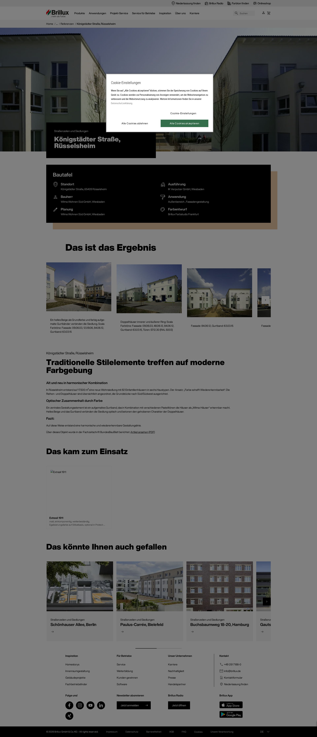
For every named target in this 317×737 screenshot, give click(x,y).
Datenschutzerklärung (121, 103)
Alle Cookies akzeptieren (184, 123)
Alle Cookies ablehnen (135, 123)
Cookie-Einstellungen (183, 113)
